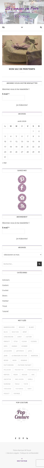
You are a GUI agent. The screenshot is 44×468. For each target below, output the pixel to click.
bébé (25, 332)
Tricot (4, 306)
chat (19, 336)
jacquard (8, 351)
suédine (7, 384)
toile (17, 384)
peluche (7, 370)
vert (30, 389)
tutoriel (19, 389)
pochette (19, 370)
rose (16, 374)
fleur (24, 341)
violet (7, 393)
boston (15, 332)
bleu (6, 332)
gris (6, 346)
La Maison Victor (19, 355)
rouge (24, 374)
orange (24, 360)
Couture (5, 285)
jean (6, 355)
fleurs (34, 341)
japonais (20, 351)
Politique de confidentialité (29, 453)
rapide (6, 374)
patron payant (24, 365)
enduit (7, 341)
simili (30, 379)
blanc (31, 327)
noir (15, 360)
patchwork (9, 365)
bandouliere (9, 327)
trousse (7, 389)
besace (22, 327)
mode (6, 360)
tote (26, 384)
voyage (17, 393)
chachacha (8, 336)
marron (34, 355)
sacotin (7, 379)
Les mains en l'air (22, 8)
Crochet (5, 290)
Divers (4, 295)
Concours (5, 280)
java (30, 351)
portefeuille (33, 370)
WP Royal (27, 450)
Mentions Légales (13, 453)
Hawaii (14, 346)
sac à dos (19, 379)
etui (16, 341)
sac (33, 374)
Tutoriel (5, 311)
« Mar (4, 163)
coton (29, 336)
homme (25, 346)
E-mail (5, 94)
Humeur (5, 301)
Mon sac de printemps (22, 69)
